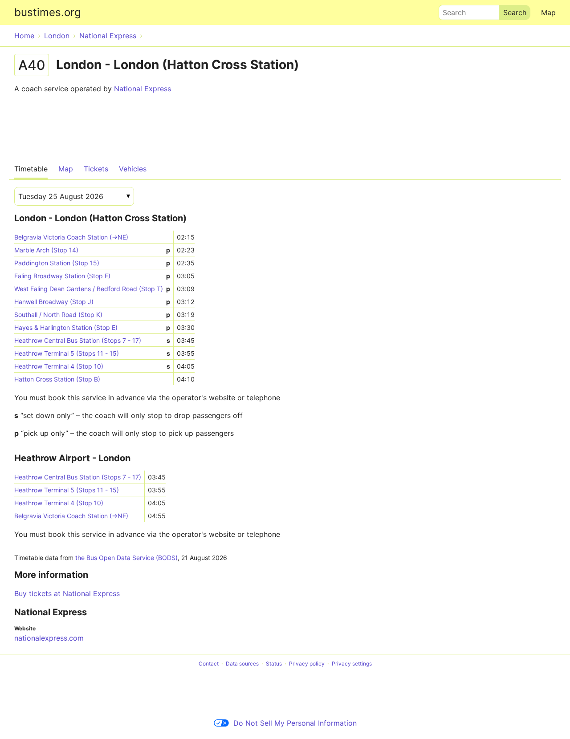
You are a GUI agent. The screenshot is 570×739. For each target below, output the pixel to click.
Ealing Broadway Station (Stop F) (92, 276)
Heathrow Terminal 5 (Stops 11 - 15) (92, 353)
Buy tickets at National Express (67, 593)
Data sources (242, 663)
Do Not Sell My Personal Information (295, 723)
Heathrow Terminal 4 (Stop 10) (92, 366)
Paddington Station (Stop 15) (92, 263)
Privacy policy (307, 663)
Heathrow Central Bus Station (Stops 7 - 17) (92, 340)
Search (450, 10)
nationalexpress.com (49, 637)
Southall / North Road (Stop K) (92, 314)
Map (548, 12)
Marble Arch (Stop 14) (92, 250)
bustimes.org (47, 12)
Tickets (96, 168)
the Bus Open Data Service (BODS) (126, 557)
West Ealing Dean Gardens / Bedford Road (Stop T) (92, 288)
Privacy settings (352, 663)
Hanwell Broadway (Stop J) (92, 301)
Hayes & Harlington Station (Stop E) (92, 327)
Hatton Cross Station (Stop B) (57, 379)
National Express (142, 88)
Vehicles (133, 168)
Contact (209, 663)
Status (274, 663)
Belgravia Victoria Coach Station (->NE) (71, 237)
